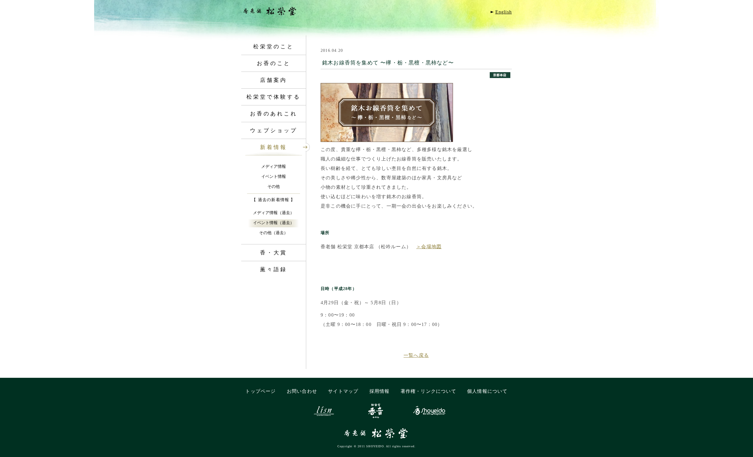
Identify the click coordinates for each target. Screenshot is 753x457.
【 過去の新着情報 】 (273, 200)
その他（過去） (273, 233)
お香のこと (274, 63)
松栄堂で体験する (273, 97)
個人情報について (487, 391)
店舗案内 (273, 80)
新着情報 (273, 147)
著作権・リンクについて (428, 391)
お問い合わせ (302, 391)
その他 (273, 186)
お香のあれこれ (273, 114)
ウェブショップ (273, 130)
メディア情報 (273, 166)
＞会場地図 (429, 246)
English (503, 11)
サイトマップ (343, 391)
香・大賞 (273, 253)
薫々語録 (273, 269)
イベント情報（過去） (273, 223)
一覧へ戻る (416, 355)
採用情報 (379, 391)
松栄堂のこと (273, 46)
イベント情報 (273, 176)
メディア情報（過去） (273, 213)
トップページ (260, 391)
